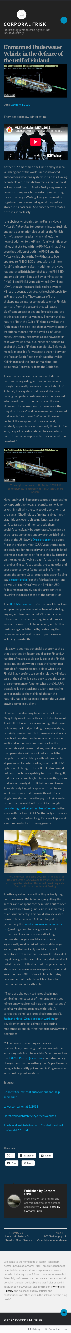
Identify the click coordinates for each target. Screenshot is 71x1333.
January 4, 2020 (20, 104)
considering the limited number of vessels (30, 808)
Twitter (55, 1286)
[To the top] (63, 1312)
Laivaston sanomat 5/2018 (21, 1106)
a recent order (18, 579)
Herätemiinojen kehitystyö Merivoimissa (30, 1116)
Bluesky (8, 1290)
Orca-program (41, 539)
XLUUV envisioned (21, 604)
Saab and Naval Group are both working (29, 1018)
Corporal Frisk (25, 24)
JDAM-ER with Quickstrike (25, 1058)
